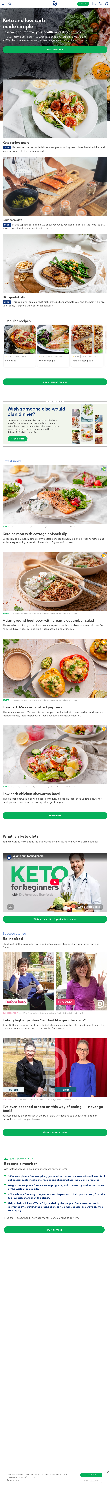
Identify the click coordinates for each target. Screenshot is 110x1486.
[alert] (55, 1478)
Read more (30, 1477)
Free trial (83, 4)
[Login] (106, 3)
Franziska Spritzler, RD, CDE (67, 1100)
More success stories (55, 1132)
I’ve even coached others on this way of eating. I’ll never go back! (53, 1108)
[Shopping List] (100, 3)
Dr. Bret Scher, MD (70, 1013)
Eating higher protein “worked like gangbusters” (44, 1020)
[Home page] (55, 3)
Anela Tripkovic (44, 527)
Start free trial (55, 49)
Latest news (12, 461)
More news (55, 815)
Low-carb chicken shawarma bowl (31, 793)
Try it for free (54, 1229)
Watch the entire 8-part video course (55, 919)
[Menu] (3, 3)
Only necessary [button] (91, 1481)
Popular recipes (18, 321)
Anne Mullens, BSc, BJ (37, 1013)
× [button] (108, 1472)
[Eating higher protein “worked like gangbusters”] (55, 981)
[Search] (9, 3)
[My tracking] (94, 3)
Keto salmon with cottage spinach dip (35, 533)
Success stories (14, 933)
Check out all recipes (55, 382)
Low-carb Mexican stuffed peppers (32, 707)
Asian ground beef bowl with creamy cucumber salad (48, 620)
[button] (38, 1480)
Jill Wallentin (74, 527)
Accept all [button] (91, 1475)
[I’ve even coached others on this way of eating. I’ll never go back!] (55, 1067)
